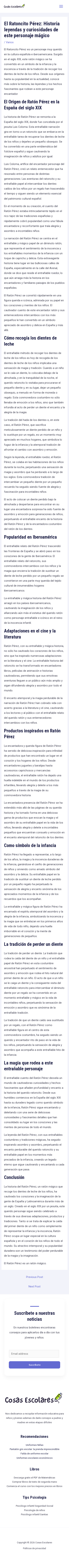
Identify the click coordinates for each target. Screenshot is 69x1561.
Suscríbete (34, 1364)
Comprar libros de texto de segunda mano (34, 1481)
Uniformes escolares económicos (35, 1458)
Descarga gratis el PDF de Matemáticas (34, 1477)
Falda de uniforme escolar (34, 1453)
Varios (10, 42)
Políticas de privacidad (34, 1548)
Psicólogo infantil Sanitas (34, 1514)
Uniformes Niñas (34, 1445)
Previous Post (34, 1277)
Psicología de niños (34, 1510)
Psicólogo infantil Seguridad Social (34, 1505)
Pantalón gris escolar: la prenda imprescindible (34, 1449)
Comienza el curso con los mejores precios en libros (34, 1486)
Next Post (34, 1286)
